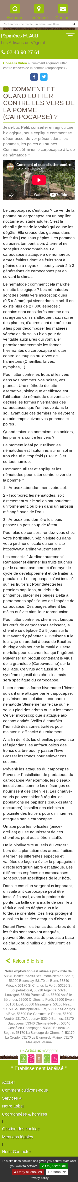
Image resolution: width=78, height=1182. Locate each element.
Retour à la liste (28, 961)
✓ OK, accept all (54, 1166)
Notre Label (13, 1106)
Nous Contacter (16, 1151)
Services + (12, 1098)
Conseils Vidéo (15, 63)
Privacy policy (39, 1178)
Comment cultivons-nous (25, 1090)
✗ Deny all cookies (28, 1172)
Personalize (57, 1172)
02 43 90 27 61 (22, 52)
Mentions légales (17, 1137)
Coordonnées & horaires (24, 1114)
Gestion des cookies (21, 1129)
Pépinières (23, 39)
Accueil (8, 1082)
